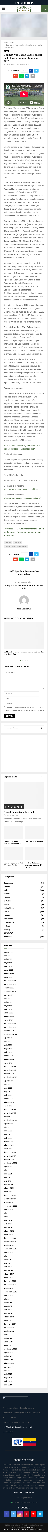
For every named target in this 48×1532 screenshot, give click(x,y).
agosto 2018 (8, 1295)
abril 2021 (8, 1181)
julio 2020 (7, 1213)
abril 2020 (8, 1224)
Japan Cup (17, 542)
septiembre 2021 (10, 1163)
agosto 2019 (8, 1252)
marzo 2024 (8, 1056)
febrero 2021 (9, 1188)
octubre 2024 (9, 1031)
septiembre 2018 (10, 1292)
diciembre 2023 (10, 1066)
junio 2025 (8, 1002)
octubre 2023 (9, 1074)
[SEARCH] (41, 728)
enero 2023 (8, 1106)
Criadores (7, 894)
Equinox (8, 542)
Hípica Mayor (9, 908)
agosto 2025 (8, 995)
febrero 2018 (9, 1317)
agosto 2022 (8, 1124)
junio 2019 (8, 1260)
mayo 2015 (8, 1378)
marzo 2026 (8, 970)
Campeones (8, 883)
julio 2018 (7, 1299)
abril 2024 (8, 1052)
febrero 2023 (9, 1102)
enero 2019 (8, 1277)
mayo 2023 (8, 1091)
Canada (7, 887)
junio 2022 (8, 1131)
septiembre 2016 (10, 1349)
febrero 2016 (9, 1363)
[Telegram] (40, 1514)
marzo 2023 (8, 1099)
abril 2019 (8, 1267)
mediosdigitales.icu (30, 1527)
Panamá (7, 915)
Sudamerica (8, 919)
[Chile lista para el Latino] (34, 832)
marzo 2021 (8, 1184)
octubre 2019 (9, 1245)
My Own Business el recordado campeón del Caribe (33, 865)
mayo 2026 (8, 963)
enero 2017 (8, 1345)
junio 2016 (8, 1356)
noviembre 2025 (10, 984)
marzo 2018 (8, 1313)
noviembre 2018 (10, 1285)
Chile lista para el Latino (34, 841)
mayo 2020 (8, 1220)
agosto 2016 (8, 1353)
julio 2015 (7, 1370)
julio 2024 (7, 1041)
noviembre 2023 (10, 1070)
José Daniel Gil (11, 65)
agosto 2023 (8, 1081)
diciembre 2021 (10, 1152)
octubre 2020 (9, 1202)
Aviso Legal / (25, 1529)
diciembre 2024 (10, 1024)
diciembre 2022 (10, 1109)
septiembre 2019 (10, 1249)
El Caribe (7, 901)
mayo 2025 (8, 1006)
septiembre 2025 (10, 991)
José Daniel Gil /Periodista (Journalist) (17, 1427)
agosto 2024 (8, 1038)
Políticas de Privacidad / (12, 1529)
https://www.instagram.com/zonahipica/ (21, 489)
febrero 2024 (9, 1059)
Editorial (7, 897)
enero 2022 (8, 1149)
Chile (6, 890)
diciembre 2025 (10, 981)
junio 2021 (8, 1174)
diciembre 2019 (10, 1238)
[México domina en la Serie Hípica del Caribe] (13, 853)
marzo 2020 (8, 1227)
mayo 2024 (8, 1049)
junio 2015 (8, 1374)
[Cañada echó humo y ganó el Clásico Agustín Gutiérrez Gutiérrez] (13, 832)
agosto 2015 (8, 1367)
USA (5, 933)
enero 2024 (8, 1063)
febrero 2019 (9, 1274)
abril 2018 (8, 1310)
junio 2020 (8, 1217)
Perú (8, 926)
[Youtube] (33, 1514)
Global (6, 51)
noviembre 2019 (10, 1242)
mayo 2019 (8, 1263)
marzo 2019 (8, 1270)
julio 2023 (7, 1084)
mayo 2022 (8, 1134)
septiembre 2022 (10, 1120)
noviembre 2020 (10, 1199)
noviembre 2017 (10, 1328)
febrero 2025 (9, 1016)
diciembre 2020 (10, 1195)
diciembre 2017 (10, 1324)
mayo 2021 (8, 1177)
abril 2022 (8, 1138)
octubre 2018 (9, 1288)
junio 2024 (8, 1045)
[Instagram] (20, 1514)
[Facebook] (6, 1514)
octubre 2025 (9, 988)
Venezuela (8, 937)
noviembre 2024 (10, 1027)
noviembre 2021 (10, 1156)
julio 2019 (7, 1256)
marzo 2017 (8, 1342)
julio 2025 (7, 998)
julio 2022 (7, 1127)
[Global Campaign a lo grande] (24, 795)
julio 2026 (7, 956)
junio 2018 (8, 1302)
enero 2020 (8, 1235)
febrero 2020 (9, 1231)
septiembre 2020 (10, 1206)
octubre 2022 (9, 1117)
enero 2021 (8, 1192)
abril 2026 (8, 966)
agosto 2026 (8, 952)
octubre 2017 (9, 1331)
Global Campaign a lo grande (19, 812)
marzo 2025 (8, 1013)
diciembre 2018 (10, 1281)
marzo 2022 (8, 1142)
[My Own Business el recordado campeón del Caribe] (34, 853)
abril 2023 (8, 1095)
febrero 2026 (9, 973)
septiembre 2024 (10, 1034)
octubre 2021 (9, 1159)
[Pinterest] (26, 1514)
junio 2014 (8, 1385)
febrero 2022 (9, 1145)
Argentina (10, 922)
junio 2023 (8, 1088)
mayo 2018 (8, 1306)
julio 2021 (7, 1170)
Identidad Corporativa (36, 1529)
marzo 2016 (8, 1360)
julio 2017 (7, 1335)
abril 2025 (8, 1009)
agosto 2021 (8, 1167)
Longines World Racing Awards (16, 546)
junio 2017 (8, 1338)
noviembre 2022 (10, 1113)
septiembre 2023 (10, 1077)
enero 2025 (8, 1020)
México (6, 912)
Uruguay (7, 929)
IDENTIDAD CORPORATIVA (24, 1493)
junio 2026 (8, 959)
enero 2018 (8, 1320)
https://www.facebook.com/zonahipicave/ (22, 498)
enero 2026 (8, 977)
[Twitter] (13, 1514)
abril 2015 (8, 1381)
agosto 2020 (8, 1209)
